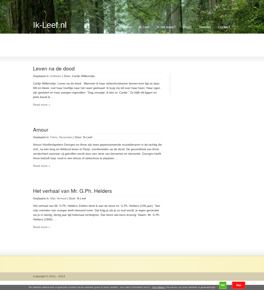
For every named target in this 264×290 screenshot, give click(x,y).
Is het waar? (166, 27)
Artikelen (55, 76)
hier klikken (158, 287)
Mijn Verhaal (58, 198)
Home (127, 27)
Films (53, 137)
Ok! (223, 285)
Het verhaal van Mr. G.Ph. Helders (72, 190)
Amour (40, 129)
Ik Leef (144, 27)
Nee (238, 285)
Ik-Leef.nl (50, 24)
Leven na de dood (54, 68)
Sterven (205, 27)
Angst (187, 27)
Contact (224, 27)
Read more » (41, 104)
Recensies (66, 137)
